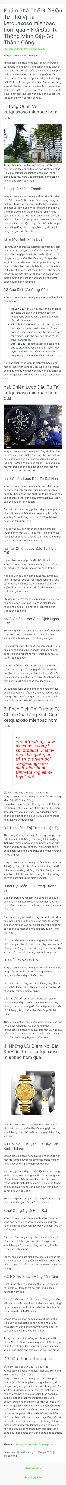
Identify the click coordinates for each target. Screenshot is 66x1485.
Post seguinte (33, 1477)
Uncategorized (13, 49)
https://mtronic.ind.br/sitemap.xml (34, 1444)
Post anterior (33, 1468)
